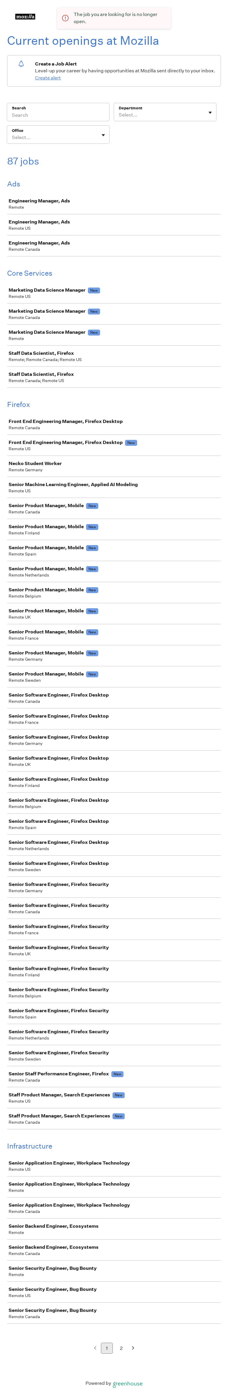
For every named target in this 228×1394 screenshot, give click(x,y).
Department (130, 108)
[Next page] (133, 1348)
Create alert (48, 78)
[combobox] (119, 115)
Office (17, 130)
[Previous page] (95, 1348)
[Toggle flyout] (210, 112)
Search (19, 108)
